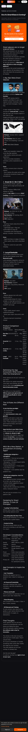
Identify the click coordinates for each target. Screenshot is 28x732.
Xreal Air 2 (10, 219)
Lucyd (9, 288)
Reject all (7, 729)
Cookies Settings (5, 726)
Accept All (20, 729)
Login (19, 1)
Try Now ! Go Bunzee (14, 38)
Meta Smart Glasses (13, 144)
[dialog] (14, 726)
